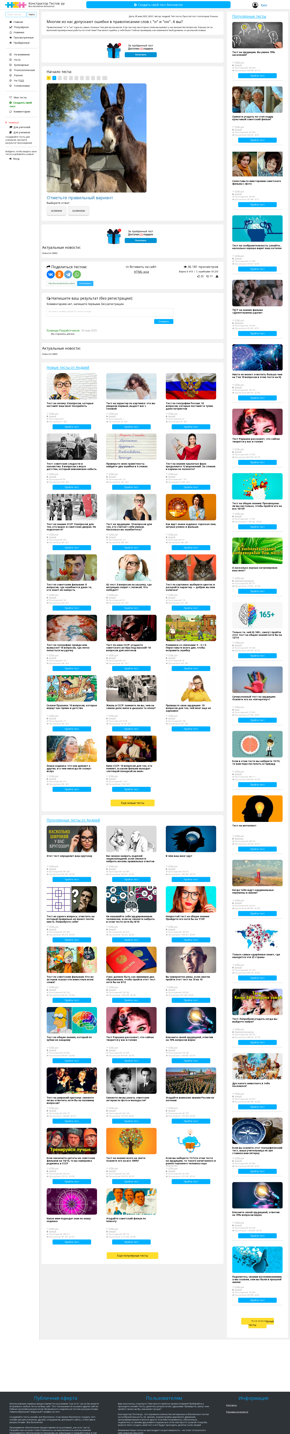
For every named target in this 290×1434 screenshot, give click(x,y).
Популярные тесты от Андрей (73, 819)
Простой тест (189, 16)
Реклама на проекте (237, 1411)
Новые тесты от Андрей (68, 367)
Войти (264, 5)
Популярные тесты (249, 16)
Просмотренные (24, 37)
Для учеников (21, 132)
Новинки (19, 32)
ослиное (56, 210)
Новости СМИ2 (50, 253)
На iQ (16, 59)
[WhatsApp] (77, 274)
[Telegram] (68, 274)
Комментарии (22, 111)
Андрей (166, 16)
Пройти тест (72, 426)
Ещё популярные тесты (132, 1255)
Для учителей (21, 127)
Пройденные (22, 42)
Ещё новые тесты (132, 803)
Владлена (239, 323)
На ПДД (18, 80)
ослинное (78, 210)
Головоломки (21, 85)
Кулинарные (21, 64)
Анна (237, 709)
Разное (18, 75)
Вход (16, 158)
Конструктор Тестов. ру (47, 4)
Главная (18, 21)
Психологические (24, 70)
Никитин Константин (244, 580)
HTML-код (141, 272)
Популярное (21, 27)
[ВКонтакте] (51, 274)
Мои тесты (20, 97)
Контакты (231, 1405)
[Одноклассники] (59, 274)
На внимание (21, 54)
